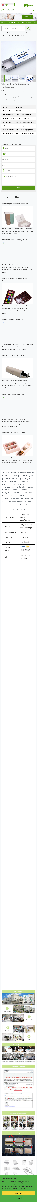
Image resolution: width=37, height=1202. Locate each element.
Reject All (19, 1198)
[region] (18, 1188)
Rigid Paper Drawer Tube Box (13, 355)
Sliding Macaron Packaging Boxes (14, 240)
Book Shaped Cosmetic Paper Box (15, 204)
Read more (13, 233)
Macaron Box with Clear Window (14, 433)
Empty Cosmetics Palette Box (13, 394)
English (6, 5)
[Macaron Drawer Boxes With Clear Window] (17, 298)
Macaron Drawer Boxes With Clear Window (15, 279)
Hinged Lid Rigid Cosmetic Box (13, 319)
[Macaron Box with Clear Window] (17, 450)
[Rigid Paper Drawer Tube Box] (17, 373)
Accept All (18, 1193)
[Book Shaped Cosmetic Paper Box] (17, 221)
